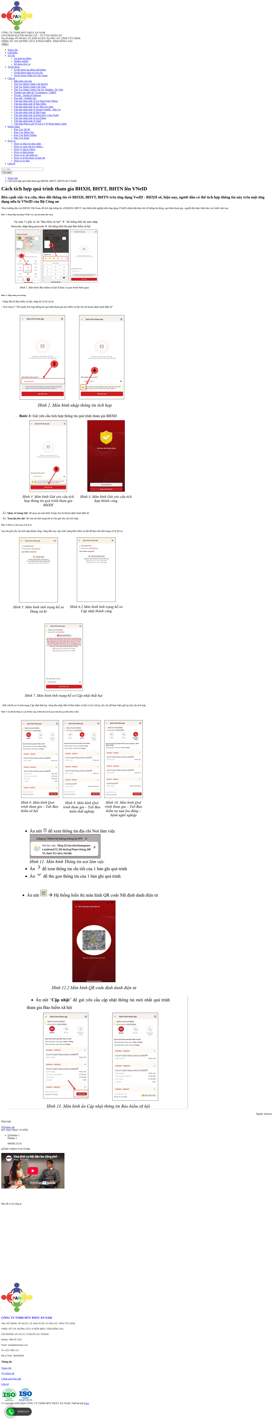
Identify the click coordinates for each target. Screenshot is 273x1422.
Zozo (86, 1403)
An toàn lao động (22, 58)
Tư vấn (11, 55)
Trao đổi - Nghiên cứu (25, 98)
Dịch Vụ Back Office (24, 149)
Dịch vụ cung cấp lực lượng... (29, 146)
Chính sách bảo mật (11, 1378)
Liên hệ (5, 1384)
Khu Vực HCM (22, 129)
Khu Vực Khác (21, 138)
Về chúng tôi (7, 1373)
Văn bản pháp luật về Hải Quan (30, 112)
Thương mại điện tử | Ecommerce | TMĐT (35, 92)
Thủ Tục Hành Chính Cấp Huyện (31, 84)
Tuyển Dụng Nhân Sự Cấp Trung (31, 75)
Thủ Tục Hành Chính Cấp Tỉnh (30, 86)
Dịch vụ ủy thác (22, 160)
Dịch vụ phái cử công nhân (27, 143)
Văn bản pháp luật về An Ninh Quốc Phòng (36, 101)
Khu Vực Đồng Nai (24, 132)
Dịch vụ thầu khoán (24, 152)
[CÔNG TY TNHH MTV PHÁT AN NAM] (17, 29)
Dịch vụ (12, 140)
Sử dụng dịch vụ (22, 64)
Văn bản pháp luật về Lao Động (30, 118)
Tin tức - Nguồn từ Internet (27, 95)
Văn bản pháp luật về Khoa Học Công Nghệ (36, 115)
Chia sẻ (11, 78)
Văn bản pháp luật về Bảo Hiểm (30, 104)
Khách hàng (14, 126)
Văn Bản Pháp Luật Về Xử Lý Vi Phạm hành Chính (40, 123)
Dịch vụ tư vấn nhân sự (25, 155)
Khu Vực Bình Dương (25, 135)
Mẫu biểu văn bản (23, 81)
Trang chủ (13, 178)
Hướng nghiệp (21, 61)
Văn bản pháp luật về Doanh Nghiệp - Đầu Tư (37, 109)
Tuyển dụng (14, 67)
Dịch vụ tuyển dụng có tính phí (29, 158)
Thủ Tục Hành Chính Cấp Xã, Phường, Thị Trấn (38, 89)
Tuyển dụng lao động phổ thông (30, 69)
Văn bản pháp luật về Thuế (27, 121)
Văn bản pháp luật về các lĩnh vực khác (33, 106)
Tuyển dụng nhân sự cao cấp (28, 72)
